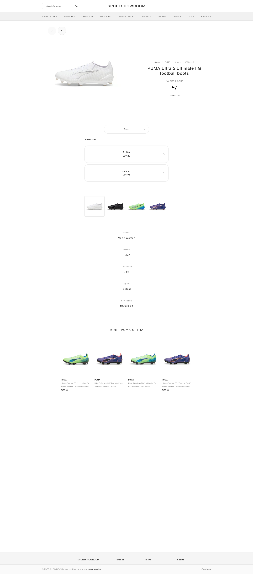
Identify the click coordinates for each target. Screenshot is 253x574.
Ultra (177, 62)
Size (126, 129)
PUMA (167, 62)
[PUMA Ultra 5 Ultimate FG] (94, 206)
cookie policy (94, 569)
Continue (206, 569)
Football (126, 289)
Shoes (157, 62)
